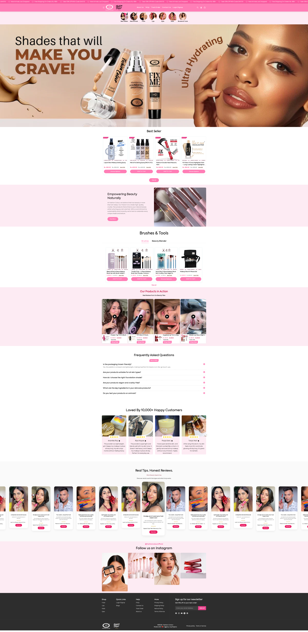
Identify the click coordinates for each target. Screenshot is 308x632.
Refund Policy (158, 608)
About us (139, 611)
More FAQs (154, 360)
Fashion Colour (168, 625)
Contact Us (166, 7)
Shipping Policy (159, 605)
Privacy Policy (158, 602)
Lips (103, 605)
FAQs (147, 7)
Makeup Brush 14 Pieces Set (188, 271)
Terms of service (201, 626)
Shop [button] (104, 599)
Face (103, 602)
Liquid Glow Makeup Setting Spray (115, 162)
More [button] (156, 599)
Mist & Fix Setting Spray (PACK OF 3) (141, 162)
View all (154, 180)
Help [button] (138, 599)
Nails (103, 608)
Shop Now (115, 342)
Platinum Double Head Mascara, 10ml (166, 163)
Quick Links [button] (121, 599)
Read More (113, 219)
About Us (140, 7)
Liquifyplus (173, 627)
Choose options (115, 171)
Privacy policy (190, 626)
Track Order (155, 7)
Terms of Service (159, 611)
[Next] (206, 435)
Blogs (118, 605)
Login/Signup (178, 7)
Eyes (103, 611)
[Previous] (101, 435)
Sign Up (202, 608)
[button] (103, 7)
